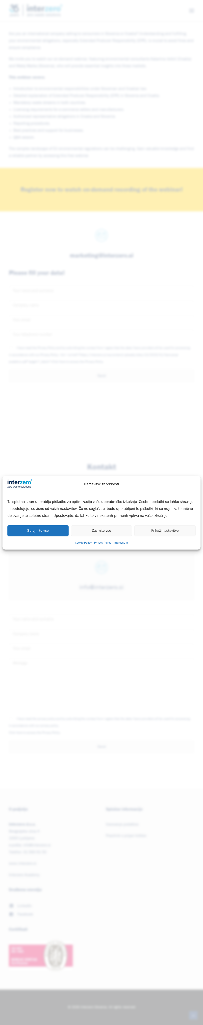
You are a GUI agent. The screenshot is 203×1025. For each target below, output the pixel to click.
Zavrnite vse (101, 530)
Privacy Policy (102, 542)
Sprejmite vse (38, 530)
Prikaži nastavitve (165, 530)
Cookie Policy (83, 542)
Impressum (121, 542)
